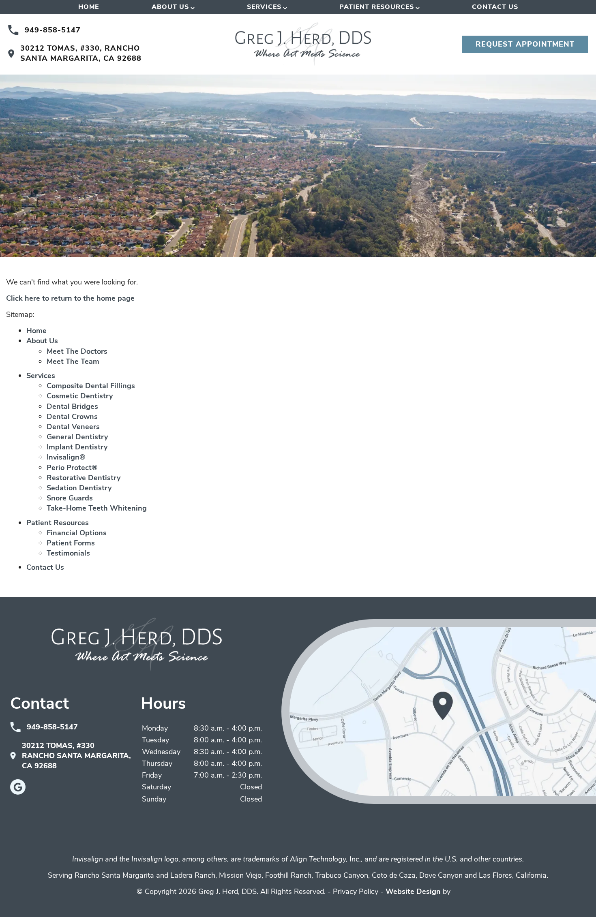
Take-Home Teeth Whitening (97, 508)
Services (264, 6)
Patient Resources (376, 6)
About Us (170, 6)
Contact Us (495, 6)
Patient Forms (71, 543)
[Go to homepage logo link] (136, 645)
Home (88, 6)
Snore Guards (70, 498)
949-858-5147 (53, 30)
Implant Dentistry (77, 447)
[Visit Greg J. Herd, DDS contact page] (438, 711)
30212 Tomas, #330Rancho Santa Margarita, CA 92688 (76, 756)
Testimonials (68, 553)
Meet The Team (73, 361)
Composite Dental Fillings (91, 386)
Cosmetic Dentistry (80, 396)
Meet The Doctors (77, 351)
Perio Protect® (72, 467)
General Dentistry (77, 437)
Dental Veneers (73, 427)
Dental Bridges (72, 406)
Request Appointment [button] (525, 44)
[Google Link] (18, 787)
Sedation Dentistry (79, 488)
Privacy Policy (355, 891)
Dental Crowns (72, 416)
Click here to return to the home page (70, 298)
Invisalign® (66, 457)
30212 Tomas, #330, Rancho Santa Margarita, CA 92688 (80, 53)
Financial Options (77, 533)
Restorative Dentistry (83, 478)
